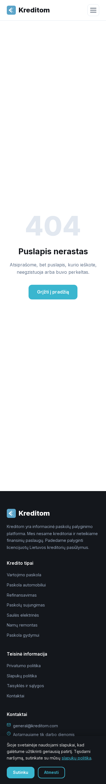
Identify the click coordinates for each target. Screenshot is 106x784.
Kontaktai (15, 695)
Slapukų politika (22, 675)
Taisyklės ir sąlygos (25, 685)
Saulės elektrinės (23, 615)
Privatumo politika (24, 665)
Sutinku (20, 772)
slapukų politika (76, 757)
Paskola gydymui (23, 635)
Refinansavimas (22, 595)
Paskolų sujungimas (26, 605)
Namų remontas (22, 625)
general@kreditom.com (35, 725)
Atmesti (51, 772)
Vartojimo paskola (24, 574)
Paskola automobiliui (26, 584)
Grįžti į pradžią (53, 292)
